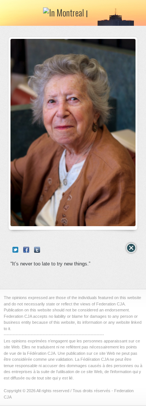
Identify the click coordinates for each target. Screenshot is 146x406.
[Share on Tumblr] (37, 250)
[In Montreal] (65, 15)
